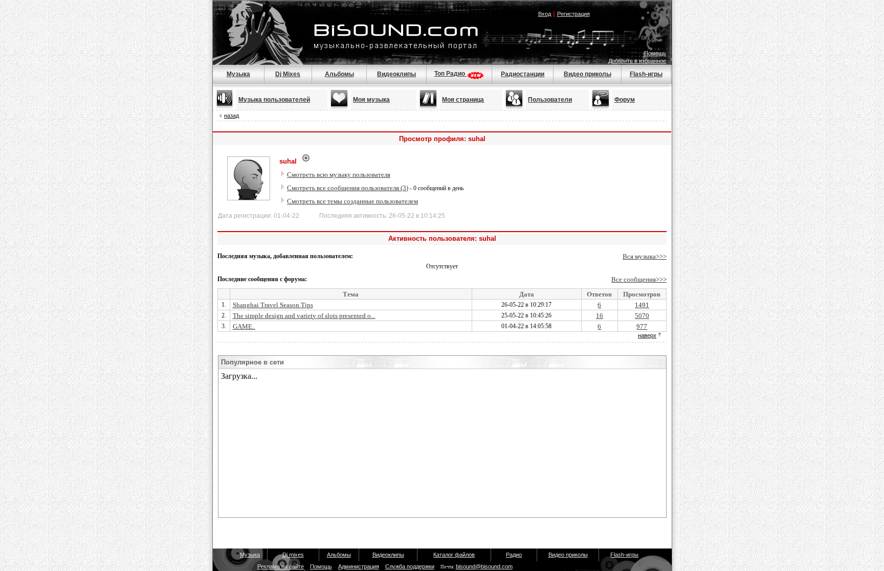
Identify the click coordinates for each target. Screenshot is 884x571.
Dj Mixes (287, 74)
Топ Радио (450, 73)
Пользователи (550, 99)
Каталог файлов (454, 555)
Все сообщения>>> (639, 279)
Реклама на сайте (280, 566)
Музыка (238, 74)
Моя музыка (371, 99)
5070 (642, 315)
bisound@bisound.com (484, 566)
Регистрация (573, 14)
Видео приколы (587, 74)
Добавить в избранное (637, 61)
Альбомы (339, 74)
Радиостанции (522, 74)
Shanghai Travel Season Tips (273, 305)
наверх (647, 335)
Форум (624, 99)
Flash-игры (646, 74)
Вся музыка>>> (645, 256)
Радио (514, 555)
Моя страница (463, 99)
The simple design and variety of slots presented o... (304, 315)
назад (231, 115)
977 (641, 326)
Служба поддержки (409, 566)
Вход (544, 14)
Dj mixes (293, 555)
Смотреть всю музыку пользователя (338, 174)
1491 (642, 305)
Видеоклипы (396, 74)
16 (599, 315)
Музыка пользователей (274, 99)
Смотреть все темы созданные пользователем (352, 201)
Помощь (655, 53)
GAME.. (244, 326)
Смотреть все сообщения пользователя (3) (347, 188)
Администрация (358, 566)
